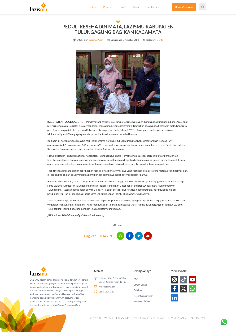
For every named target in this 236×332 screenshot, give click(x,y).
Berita (122, 6)
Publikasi (152, 6)
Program (108, 6)
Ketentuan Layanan (143, 295)
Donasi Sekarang (184, 6)
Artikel (136, 6)
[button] (120, 236)
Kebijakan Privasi (142, 301)
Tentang (92, 6)
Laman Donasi (140, 284)
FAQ (136, 279)
